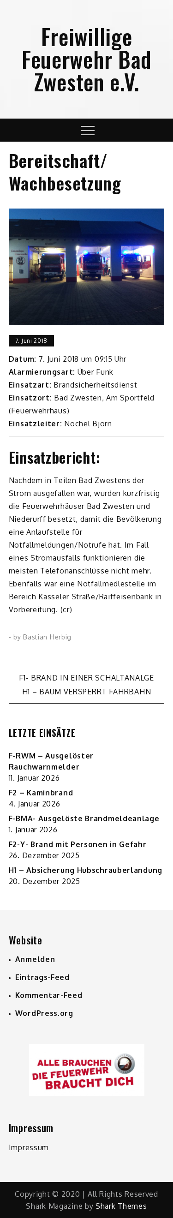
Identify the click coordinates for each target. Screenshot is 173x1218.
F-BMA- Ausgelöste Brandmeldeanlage (84, 818)
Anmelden (35, 959)
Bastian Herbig (47, 637)
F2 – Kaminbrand (41, 792)
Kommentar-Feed (49, 995)
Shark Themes (121, 1206)
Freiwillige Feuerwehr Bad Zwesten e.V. (86, 59)
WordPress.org (44, 1013)
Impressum (29, 1147)
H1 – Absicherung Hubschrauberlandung (85, 870)
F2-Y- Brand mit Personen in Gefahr (78, 844)
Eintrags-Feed (42, 977)
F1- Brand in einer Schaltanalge (86, 677)
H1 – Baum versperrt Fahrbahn (86, 691)
